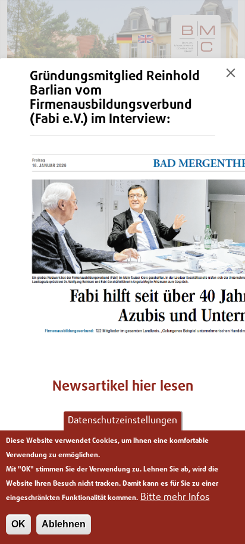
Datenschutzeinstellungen (122, 421)
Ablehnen (64, 524)
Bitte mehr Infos (174, 497)
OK (18, 524)
